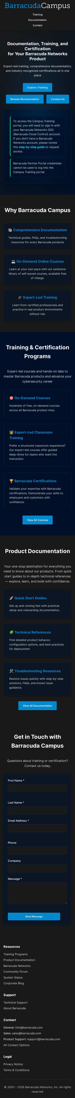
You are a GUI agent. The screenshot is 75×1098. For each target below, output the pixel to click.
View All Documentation (37, 705)
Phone (12, 842)
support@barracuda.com (43, 1039)
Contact (37, 25)
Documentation (37, 19)
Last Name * (16, 802)
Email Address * (18, 820)
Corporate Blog (13, 983)
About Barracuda (14, 1008)
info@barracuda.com (29, 1027)
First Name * (16, 780)
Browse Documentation (24, 99)
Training (38, 14)
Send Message (34, 916)
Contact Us (58, 99)
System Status (12, 977)
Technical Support (15, 1002)
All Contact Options (16, 1045)
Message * (15, 879)
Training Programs (15, 954)
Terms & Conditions (16, 1070)
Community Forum (15, 971)
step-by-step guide (32, 147)
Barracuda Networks (17, 966)
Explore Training (37, 87)
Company (14, 860)
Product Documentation (19, 960)
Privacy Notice (13, 1064)
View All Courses (37, 520)
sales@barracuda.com (26, 1033)
